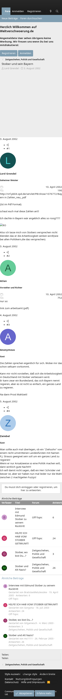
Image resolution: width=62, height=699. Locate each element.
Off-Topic (37, 517)
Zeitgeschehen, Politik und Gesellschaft (40, 554)
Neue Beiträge (10, 18)
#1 (8, 148)
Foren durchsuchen (31, 18)
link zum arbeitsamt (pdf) (14, 308)
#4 (8, 410)
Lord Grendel (11, 68)
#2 (8, 255)
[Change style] (44, 9)
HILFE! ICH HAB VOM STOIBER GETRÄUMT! (22, 538)
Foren (8, 11)
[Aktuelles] (50, 11)
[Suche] (57, 11)
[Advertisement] (31, 103)
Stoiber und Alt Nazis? (21, 567)
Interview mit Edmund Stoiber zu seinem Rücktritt (20, 517)
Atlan (3, 281)
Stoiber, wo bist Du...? (21, 554)
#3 (8, 324)
